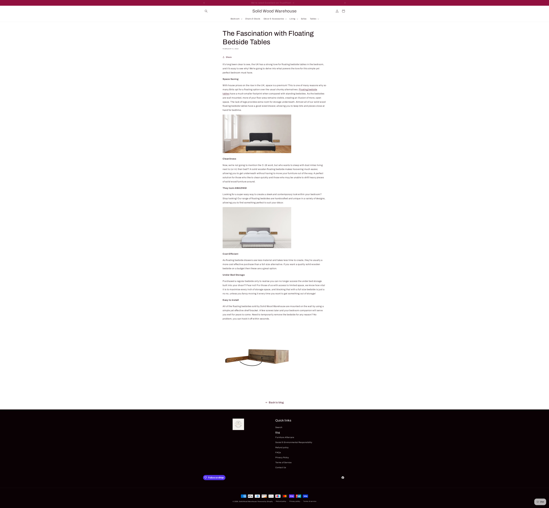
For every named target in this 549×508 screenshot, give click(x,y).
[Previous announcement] (204, 3)
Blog (277, 432)
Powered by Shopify (265, 501)
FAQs (278, 452)
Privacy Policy (282, 457)
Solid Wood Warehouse (248, 501)
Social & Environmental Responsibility (293, 442)
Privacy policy (294, 501)
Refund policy (282, 447)
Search (278, 427)
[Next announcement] (345, 3)
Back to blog (276, 402)
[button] (206, 11)
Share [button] (229, 57)
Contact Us (280, 467)
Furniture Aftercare (284, 437)
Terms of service (309, 501)
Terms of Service (283, 462)
